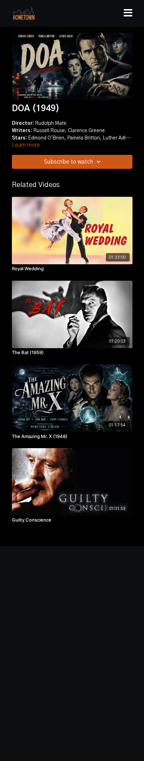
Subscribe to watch (68, 162)
